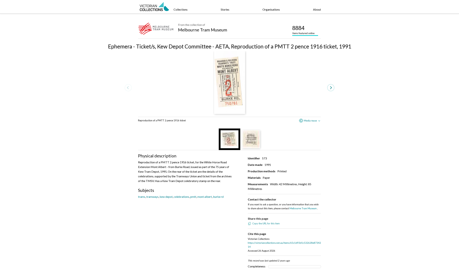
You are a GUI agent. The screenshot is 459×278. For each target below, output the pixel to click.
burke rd (218, 196)
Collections (181, 9)
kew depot (166, 196)
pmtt (193, 196)
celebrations (181, 196)
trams (141, 196)
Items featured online (303, 30)
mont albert (204, 196)
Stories (225, 9)
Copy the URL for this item (266, 223)
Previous (128, 87)
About (317, 9)
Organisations (271, 9)
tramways (152, 196)
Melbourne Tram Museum (202, 29)
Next (330, 87)
